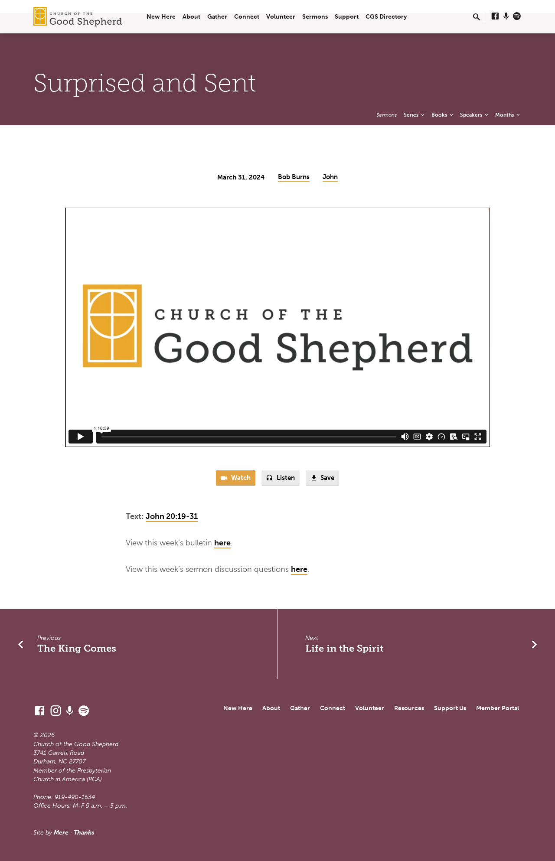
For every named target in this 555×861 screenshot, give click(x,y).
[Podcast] (506, 16)
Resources (409, 708)
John (330, 177)
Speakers (471, 114)
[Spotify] (517, 16)
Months (505, 114)
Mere (61, 832)
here (222, 543)
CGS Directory (386, 16)
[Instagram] (55, 711)
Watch (240, 478)
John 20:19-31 (172, 516)
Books (439, 114)
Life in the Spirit (344, 648)
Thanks (84, 832)
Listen (285, 478)
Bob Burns (294, 177)
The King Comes (76, 648)
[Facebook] (495, 16)
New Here (161, 16)
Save (326, 478)
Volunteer (280, 16)
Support (347, 16)
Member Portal (497, 708)
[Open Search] (476, 17)
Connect (246, 16)
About (191, 16)
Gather (217, 16)
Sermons (315, 16)
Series (412, 114)
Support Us (450, 708)
